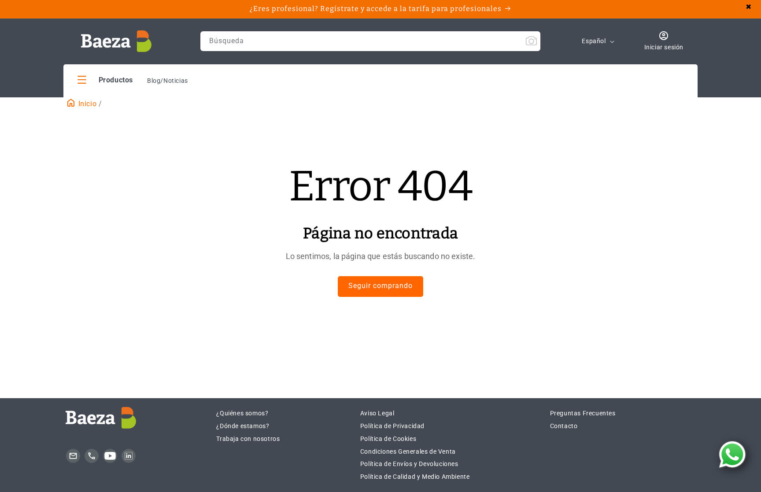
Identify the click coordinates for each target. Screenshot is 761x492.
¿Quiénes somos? (242, 413)
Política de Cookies (388, 438)
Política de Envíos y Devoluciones (409, 463)
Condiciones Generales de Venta (408, 451)
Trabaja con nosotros (248, 438)
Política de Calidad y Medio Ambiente (415, 476)
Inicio (86, 104)
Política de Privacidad (392, 425)
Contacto (564, 425)
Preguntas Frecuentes (583, 413)
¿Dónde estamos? (242, 425)
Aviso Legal (377, 413)
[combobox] (370, 41)
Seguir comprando (380, 285)
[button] (105, 79)
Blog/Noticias (167, 80)
